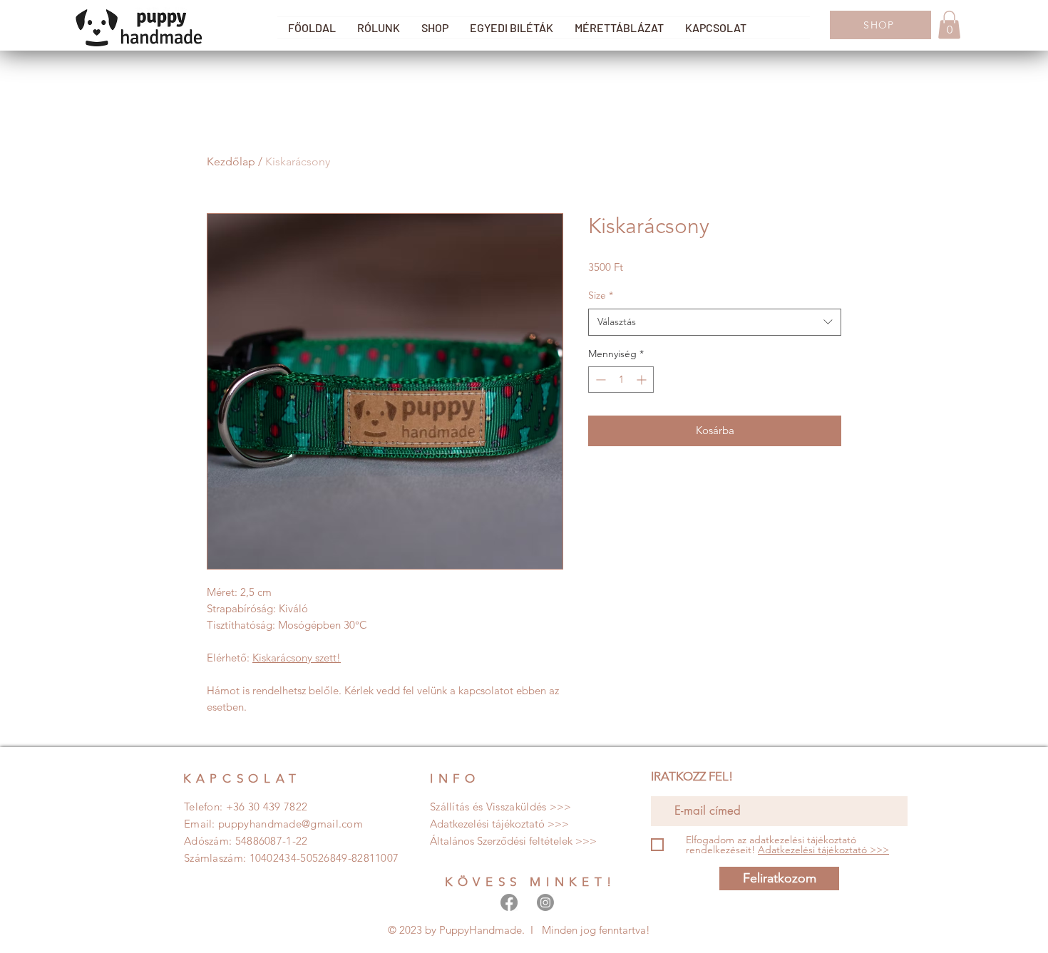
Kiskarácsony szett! (296, 657)
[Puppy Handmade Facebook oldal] (509, 902)
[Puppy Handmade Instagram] (545, 902)
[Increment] (643, 379)
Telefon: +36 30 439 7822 (245, 806)
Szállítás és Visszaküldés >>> (501, 806)
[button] (949, 24)
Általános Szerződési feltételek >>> (513, 841)
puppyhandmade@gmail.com (290, 823)
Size (600, 295)
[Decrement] (599, 379)
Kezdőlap (231, 161)
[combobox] (714, 322)
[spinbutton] (621, 379)
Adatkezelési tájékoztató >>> (499, 823)
